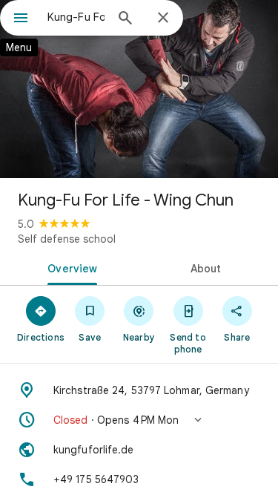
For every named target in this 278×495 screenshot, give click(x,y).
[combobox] (76, 17)
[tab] (69, 267)
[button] (139, 420)
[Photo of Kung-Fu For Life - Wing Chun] (139, 89)
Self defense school (67, 239)
